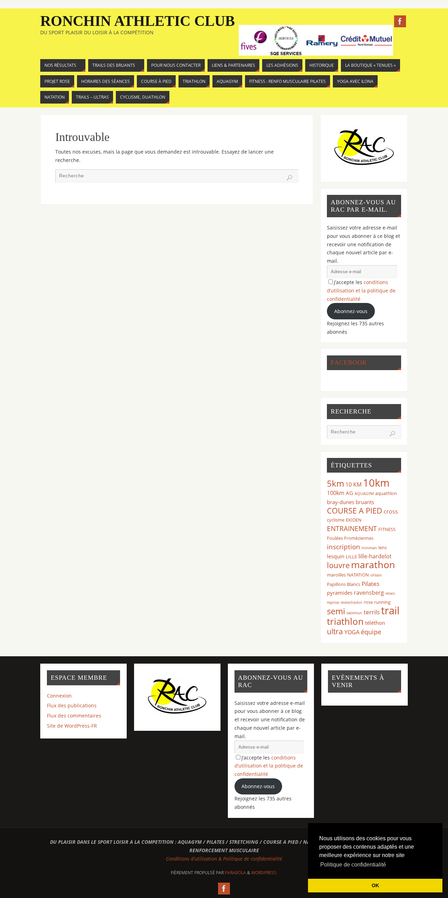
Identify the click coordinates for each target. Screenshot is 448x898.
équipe (371, 632)
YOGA (351, 632)
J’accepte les (361, 290)
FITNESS (387, 529)
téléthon (375, 622)
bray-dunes (340, 502)
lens (382, 547)
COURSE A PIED (354, 510)
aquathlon (386, 493)
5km (335, 483)
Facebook (349, 362)
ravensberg (369, 592)
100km (335, 493)
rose (368, 602)
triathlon (345, 621)
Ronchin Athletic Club (137, 21)
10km (376, 483)
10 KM (353, 484)
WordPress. (264, 873)
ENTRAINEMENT (352, 528)
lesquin (335, 556)
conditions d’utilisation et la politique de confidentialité (361, 290)
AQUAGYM (364, 493)
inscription (343, 546)
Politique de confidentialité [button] (353, 865)
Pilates (370, 584)
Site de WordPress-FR (72, 725)
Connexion (59, 695)
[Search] (289, 177)
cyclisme (335, 520)
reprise (333, 602)
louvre (338, 565)
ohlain (376, 575)
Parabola (235, 873)
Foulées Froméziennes (350, 538)
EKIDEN (354, 520)
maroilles (336, 575)
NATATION (358, 575)
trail (390, 610)
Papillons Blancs (343, 584)
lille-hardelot (375, 556)
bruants (365, 502)
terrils (372, 612)
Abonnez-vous (351, 311)
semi (336, 611)
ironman (369, 547)
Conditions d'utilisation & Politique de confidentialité (224, 858)
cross (391, 511)
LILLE (351, 556)
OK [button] (375, 885)
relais (390, 593)
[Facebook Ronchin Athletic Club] (400, 21)
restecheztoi (351, 602)
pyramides (339, 592)
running (382, 602)
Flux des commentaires (74, 715)
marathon (373, 564)
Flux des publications (72, 705)
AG (349, 492)
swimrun (354, 612)
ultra (335, 631)
